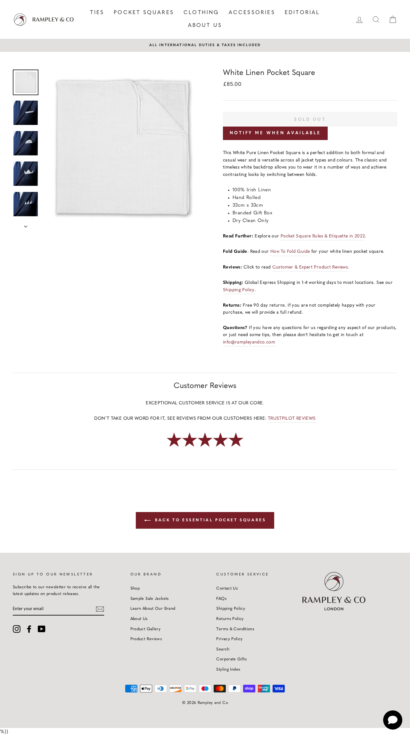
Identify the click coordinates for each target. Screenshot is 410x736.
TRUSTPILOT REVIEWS (292, 418)
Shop (135, 588)
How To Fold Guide (290, 251)
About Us (205, 25)
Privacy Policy (229, 639)
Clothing (201, 12)
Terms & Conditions (235, 629)
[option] (205, 45)
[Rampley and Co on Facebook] (29, 629)
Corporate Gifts (231, 659)
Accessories (252, 12)
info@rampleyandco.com (249, 342)
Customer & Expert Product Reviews (310, 267)
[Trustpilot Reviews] (205, 447)
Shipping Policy (239, 290)
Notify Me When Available (275, 133)
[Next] (25, 224)
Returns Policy (229, 619)
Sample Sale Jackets (149, 599)
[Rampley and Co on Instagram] (16, 629)
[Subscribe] (100, 609)
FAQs (221, 599)
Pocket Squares (144, 12)
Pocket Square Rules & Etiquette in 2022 (323, 236)
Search (222, 649)
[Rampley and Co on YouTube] (41, 629)
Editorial (302, 12)
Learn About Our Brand (153, 609)
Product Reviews (146, 639)
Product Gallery (145, 629)
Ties (97, 12)
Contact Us (227, 588)
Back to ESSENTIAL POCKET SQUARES (209, 520)
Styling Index (228, 669)
